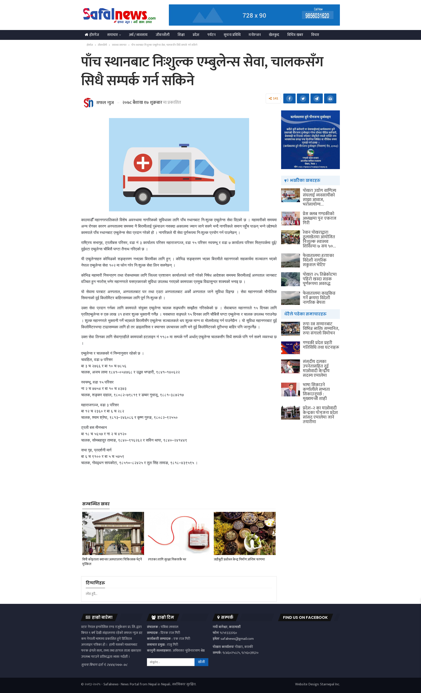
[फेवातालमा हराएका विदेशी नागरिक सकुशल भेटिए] (290, 260)
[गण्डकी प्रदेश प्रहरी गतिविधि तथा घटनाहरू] (290, 348)
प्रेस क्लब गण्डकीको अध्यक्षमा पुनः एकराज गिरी (319, 218)
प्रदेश (196, 35)
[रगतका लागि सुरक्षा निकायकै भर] (179, 533)
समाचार (112, 35)
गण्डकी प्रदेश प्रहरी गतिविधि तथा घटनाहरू (321, 345)
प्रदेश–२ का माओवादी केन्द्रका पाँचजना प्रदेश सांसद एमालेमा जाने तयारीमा (320, 415)
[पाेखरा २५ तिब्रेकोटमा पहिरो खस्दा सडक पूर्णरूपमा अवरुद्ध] (290, 279)
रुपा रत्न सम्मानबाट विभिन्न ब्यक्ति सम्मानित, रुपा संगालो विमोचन (321, 328)
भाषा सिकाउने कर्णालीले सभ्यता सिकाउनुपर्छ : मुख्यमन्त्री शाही (316, 391)
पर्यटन (211, 35)
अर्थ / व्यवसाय (138, 35)
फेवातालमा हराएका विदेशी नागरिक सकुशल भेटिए (318, 260)
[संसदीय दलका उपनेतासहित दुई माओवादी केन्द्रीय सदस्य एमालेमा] (290, 366)
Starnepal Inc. (330, 684)
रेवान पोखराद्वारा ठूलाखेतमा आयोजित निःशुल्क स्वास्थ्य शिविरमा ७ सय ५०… (319, 239)
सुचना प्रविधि (232, 35)
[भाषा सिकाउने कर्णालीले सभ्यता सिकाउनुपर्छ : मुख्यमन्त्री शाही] (290, 390)
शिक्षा (181, 35)
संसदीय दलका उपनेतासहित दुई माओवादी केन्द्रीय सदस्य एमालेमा (316, 368)
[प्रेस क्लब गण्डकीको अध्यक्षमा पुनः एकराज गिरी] (290, 219)
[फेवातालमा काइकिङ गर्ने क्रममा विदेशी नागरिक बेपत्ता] (290, 298)
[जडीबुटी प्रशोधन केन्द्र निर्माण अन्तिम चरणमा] (245, 533)
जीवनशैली (162, 35)
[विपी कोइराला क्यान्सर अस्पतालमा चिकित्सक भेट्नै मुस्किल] (113, 533)
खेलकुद (274, 35)
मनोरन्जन (255, 35)
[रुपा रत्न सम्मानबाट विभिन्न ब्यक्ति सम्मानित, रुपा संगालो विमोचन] (290, 329)
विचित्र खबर (295, 35)
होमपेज (94, 35)
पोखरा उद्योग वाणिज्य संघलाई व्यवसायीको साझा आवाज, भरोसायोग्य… (319, 197)
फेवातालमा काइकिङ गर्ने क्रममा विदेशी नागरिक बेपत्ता (319, 298)
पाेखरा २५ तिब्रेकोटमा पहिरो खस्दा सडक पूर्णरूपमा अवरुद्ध (320, 279)
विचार (315, 35)
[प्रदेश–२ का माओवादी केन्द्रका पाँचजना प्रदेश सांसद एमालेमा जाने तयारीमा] (290, 413)
